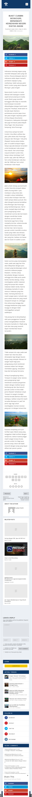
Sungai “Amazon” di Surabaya (17, 676)
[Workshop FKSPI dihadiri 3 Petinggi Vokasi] (6, 685)
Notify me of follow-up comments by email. (9, 648)
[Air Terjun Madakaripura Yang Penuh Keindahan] (16, 591)
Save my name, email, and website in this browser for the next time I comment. (14, 644)
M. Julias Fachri (14, 29)
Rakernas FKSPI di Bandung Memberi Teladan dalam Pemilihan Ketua (16, 692)
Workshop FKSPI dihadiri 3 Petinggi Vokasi (16, 684)
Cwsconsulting (8, 749)
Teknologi (23, 678)
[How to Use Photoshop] (16, 549)
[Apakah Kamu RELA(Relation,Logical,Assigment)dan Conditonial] (16, 568)
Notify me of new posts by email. (13, 652)
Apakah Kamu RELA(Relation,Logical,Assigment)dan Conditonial (15, 579)
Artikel (11, 31)
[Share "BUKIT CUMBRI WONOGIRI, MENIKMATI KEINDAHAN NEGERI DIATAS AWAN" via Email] (16, 479)
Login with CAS (16, 666)
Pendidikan (15, 678)
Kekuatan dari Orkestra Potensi (17, 698)
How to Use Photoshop (11, 558)
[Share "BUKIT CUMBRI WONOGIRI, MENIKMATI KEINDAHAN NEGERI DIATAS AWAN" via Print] (19, 479)
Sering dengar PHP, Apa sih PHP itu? (15, 538)
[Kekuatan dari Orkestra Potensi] (6, 700)
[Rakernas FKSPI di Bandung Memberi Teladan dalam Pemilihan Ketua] (6, 691)
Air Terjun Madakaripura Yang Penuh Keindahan (15, 600)
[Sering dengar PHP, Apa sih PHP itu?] (16, 529)
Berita (17, 694)
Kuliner (10, 678)
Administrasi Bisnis (10, 754)
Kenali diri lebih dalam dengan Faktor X (15, 761)
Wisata (10, 680)
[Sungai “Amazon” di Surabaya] (6, 677)
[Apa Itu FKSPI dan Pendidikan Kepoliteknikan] (6, 706)
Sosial (19, 678)
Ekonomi (24, 677)
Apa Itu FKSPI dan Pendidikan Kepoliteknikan (17, 705)
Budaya (20, 677)
